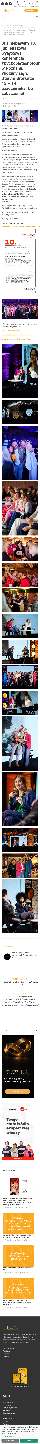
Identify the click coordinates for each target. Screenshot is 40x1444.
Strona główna (7, 25)
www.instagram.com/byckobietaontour (16, 339)
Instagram (6, 1354)
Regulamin (6, 1410)
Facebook (6, 1351)
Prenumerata (7, 1405)
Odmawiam (10, 1441)
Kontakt (5, 1416)
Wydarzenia (19, 25)
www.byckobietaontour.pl (11, 331)
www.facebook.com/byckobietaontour (16, 335)
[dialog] (20, 1434)
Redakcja (8, 99)
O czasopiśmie (8, 1402)
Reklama (6, 1424)
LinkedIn (6, 1356)
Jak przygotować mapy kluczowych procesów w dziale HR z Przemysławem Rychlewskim (17, 1302)
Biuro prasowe (8, 1418)
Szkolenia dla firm (9, 1413)
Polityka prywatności (10, 1408)
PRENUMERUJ (31, 10)
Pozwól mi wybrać (7, 1436)
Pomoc (5, 1421)
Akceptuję (28, 1441)
